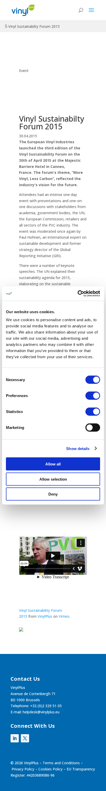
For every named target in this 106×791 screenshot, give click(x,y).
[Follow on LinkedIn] (15, 738)
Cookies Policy (50, 769)
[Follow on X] (25, 738)
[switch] (92, 396)
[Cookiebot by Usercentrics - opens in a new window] (77, 293)
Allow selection (53, 479)
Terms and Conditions (61, 762)
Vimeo (64, 616)
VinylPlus (45, 616)
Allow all (53, 464)
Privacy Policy (23, 769)
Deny (53, 494)
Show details (78, 448)
